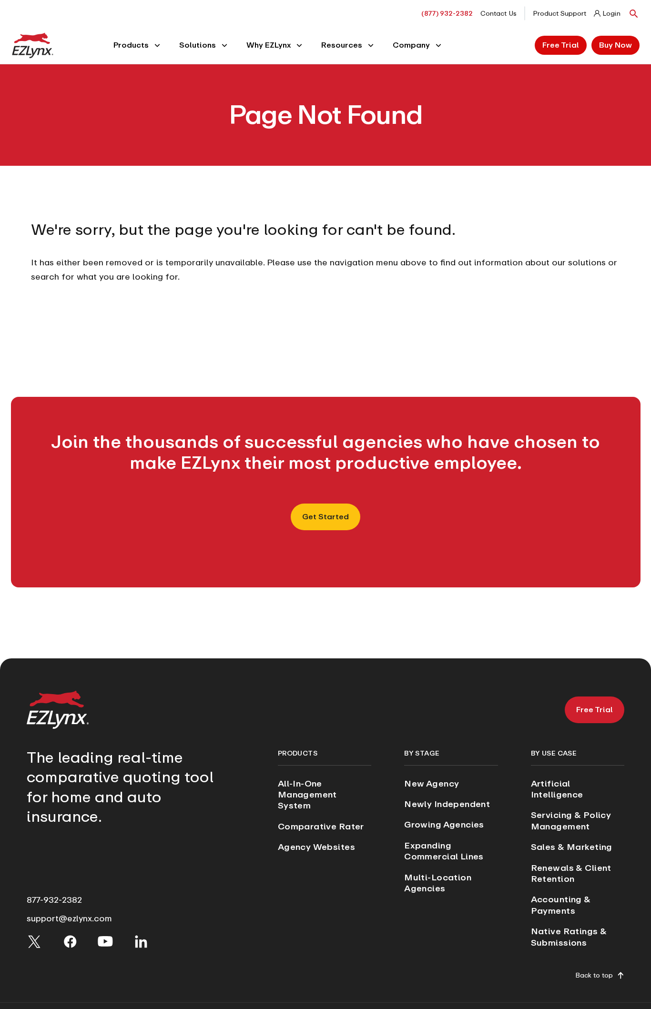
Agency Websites (316, 846)
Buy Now (615, 45)
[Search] (634, 13)
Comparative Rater (321, 826)
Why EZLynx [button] (268, 45)
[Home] (32, 45)
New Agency (431, 783)
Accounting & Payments (561, 905)
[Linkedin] (141, 941)
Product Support (559, 13)
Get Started (325, 517)
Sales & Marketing (571, 846)
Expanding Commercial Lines (444, 851)
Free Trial (560, 45)
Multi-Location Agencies (437, 883)
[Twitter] (34, 941)
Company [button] (411, 45)
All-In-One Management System (307, 794)
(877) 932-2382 (447, 13)
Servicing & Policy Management (571, 820)
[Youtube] (105, 941)
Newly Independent (447, 803)
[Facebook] (70, 941)
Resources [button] (341, 45)
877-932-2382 (54, 899)
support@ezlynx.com (69, 918)
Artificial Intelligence (557, 789)
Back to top (594, 975)
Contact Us (498, 13)
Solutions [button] (197, 45)
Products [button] (131, 45)
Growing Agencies (444, 824)
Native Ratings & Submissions (569, 937)
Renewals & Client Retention (571, 873)
